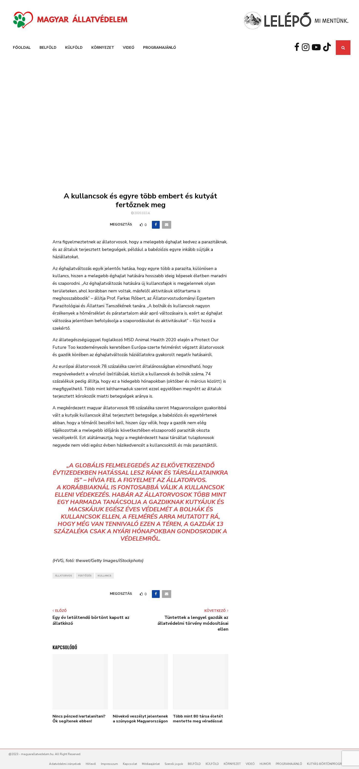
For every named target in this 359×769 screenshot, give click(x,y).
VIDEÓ (128, 47)
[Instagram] (307, 47)
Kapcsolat (130, 764)
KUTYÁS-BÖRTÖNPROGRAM (327, 764)
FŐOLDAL (22, 47)
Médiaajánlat (151, 764)
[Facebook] (298, 47)
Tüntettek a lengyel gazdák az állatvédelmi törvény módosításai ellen (193, 623)
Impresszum (109, 764)
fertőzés (85, 575)
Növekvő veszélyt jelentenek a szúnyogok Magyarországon (140, 719)
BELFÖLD (48, 47)
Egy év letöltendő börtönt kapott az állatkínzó (91, 620)
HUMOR (265, 764)
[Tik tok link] (328, 47)
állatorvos (63, 575)
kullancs (104, 575)
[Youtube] (317, 47)
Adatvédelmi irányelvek (65, 764)
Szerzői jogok (174, 764)
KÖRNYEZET (102, 47)
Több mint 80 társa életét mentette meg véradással (198, 719)
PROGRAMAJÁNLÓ (159, 47)
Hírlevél (91, 764)
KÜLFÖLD (74, 47)
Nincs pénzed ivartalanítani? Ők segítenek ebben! (79, 719)
